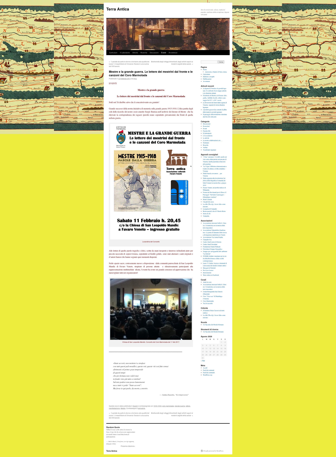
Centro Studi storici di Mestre (212, 242)
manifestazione (114, 408)
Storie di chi (206, 213)
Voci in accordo (208, 303)
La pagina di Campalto (210, 209)
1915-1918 (157, 406)
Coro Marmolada (208, 301)
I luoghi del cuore (208, 202)
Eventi (163, 52)
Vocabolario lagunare (209, 150)
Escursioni (206, 126)
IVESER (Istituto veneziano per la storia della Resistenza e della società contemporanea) (215, 258)
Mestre (123, 408)
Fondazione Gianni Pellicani (211, 247)
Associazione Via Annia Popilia (213, 237)
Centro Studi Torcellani (210, 244)
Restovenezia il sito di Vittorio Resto (214, 211)
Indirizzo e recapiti (208, 76)
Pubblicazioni (207, 79)
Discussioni (154, 52)
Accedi (205, 368)
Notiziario (206, 143)
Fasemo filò (206, 131)
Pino (135, 78)
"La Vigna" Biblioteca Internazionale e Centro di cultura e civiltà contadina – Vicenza (215, 168)
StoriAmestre (207, 273)
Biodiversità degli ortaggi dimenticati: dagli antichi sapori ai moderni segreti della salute (172, 62)
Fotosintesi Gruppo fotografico (212, 249)
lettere (188, 406)
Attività (135, 52)
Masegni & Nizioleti (209, 268)
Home (205, 69)
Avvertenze (173, 52)
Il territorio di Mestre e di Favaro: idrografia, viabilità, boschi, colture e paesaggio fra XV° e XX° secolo (215, 97)
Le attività (206, 138)
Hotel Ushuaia (207, 199)
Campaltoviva (207, 239)
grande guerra (180, 406)
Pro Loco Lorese (208, 270)
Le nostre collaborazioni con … (212, 140)
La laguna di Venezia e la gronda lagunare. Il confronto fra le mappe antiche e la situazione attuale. (215, 90)
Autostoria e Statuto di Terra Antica (216, 72)
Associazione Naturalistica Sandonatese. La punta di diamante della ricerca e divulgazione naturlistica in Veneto (215, 232)
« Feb (203, 360)
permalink (141, 408)
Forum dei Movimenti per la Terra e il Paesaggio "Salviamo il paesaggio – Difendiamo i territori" (214, 194)
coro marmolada (168, 406)
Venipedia (206, 216)
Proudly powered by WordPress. (213, 451)
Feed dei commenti (209, 372)
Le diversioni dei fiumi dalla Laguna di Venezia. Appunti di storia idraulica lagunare (215, 104)
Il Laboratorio (125, 52)
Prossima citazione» (128, 446)
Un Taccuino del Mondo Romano (213, 325)
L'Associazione (207, 136)
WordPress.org (207, 375)
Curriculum (113, 52)
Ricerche (143, 52)
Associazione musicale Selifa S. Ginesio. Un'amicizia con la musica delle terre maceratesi (215, 225)
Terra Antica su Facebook (211, 275)
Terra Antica (117, 9)
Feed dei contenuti (208, 370)
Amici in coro (207, 282)
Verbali (205, 147)
